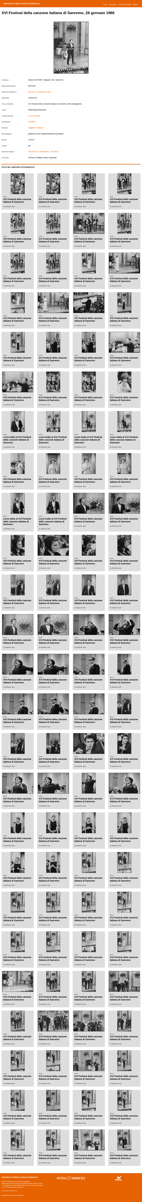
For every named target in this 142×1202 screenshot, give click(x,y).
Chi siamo (113, 5)
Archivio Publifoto (124, 5)
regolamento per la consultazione (12, 1195)
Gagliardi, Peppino (36, 128)
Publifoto (31, 122)
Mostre (135, 5)
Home (105, 5)
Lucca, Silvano (34, 116)
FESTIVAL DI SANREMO (38, 152)
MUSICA (55, 152)
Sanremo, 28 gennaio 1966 (39, 92)
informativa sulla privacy (9, 1191)
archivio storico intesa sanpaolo (21, 4)
